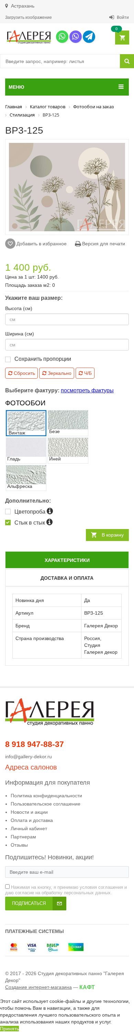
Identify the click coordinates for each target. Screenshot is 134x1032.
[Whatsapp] (62, 36)
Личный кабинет (29, 828)
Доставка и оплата (67, 578)
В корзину (113, 535)
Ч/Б (87, 373)
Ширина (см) (19, 333)
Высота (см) (18, 308)
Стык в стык (30, 523)
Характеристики (67, 560)
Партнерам (23, 836)
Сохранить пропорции (42, 359)
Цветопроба (30, 512)
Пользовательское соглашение (45, 804)
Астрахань (22, 6)
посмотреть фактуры (87, 390)
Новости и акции (29, 812)
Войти (122, 17)
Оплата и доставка (32, 820)
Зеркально (58, 373)
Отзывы (19, 845)
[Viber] (75, 36)
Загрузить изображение (28, 17)
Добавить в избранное (41, 243)
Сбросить (23, 373)
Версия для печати (103, 243)
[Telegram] (89, 36)
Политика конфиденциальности (46, 795)
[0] (122, 38)
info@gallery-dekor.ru (28, 756)
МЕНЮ (16, 87)
